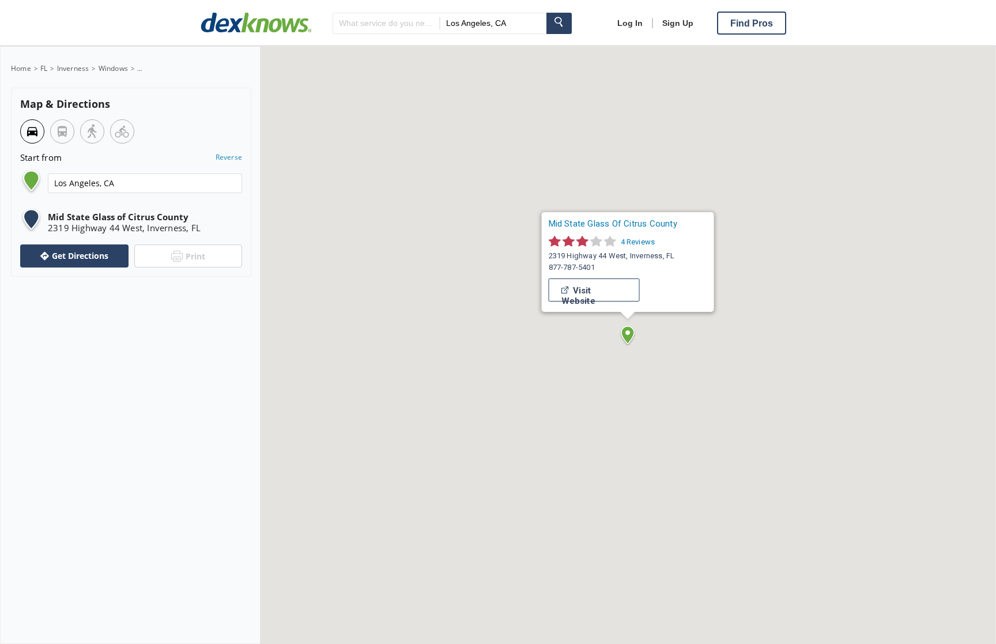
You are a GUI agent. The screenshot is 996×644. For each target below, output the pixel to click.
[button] (628, 335)
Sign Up (677, 23)
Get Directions (80, 255)
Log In (630, 23)
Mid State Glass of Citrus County (613, 223)
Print (195, 256)
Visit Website (578, 293)
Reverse (229, 157)
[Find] (559, 23)
